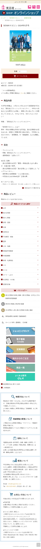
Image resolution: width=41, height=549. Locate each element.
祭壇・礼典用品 (8, 260)
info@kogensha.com (14, 484)
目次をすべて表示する (32, 188)
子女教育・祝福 (8, 237)
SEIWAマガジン (15, 18)
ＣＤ (4, 265)
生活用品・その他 (8, 279)
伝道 (4, 227)
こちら (21, 93)
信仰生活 (6, 232)
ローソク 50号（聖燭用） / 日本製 (16, 322)
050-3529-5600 (11, 486)
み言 (4, 208)
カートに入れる (22, 76)
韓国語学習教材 (8, 251)
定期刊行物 (27, 18)
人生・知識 (6, 246)
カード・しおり (8, 275)
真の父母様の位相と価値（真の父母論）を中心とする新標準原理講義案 (22, 296)
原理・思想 (6, 222)
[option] (20, 46)
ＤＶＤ (5, 270)
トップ (3, 18)
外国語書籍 (6, 256)
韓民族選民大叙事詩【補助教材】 (16, 316)
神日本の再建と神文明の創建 (14, 304)
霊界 (4, 241)
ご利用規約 (6, 388)
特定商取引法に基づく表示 (11, 384)
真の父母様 (6, 213)
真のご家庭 (6, 218)
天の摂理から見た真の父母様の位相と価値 (18, 310)
